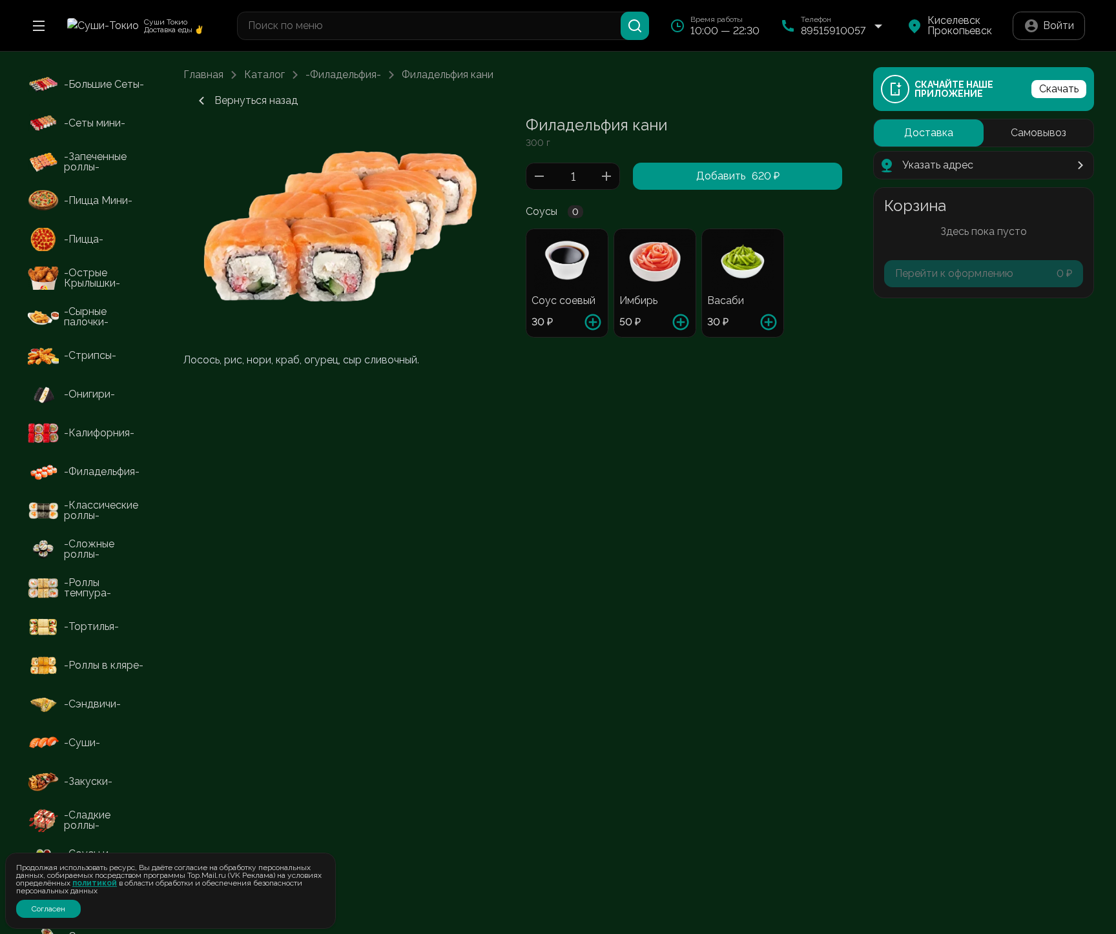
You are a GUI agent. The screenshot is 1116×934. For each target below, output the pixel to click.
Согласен (48, 908)
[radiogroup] (983, 133)
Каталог (264, 75)
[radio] (929, 133)
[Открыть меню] (39, 26)
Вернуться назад (256, 100)
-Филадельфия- (343, 75)
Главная (203, 75)
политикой (94, 883)
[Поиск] (635, 26)
